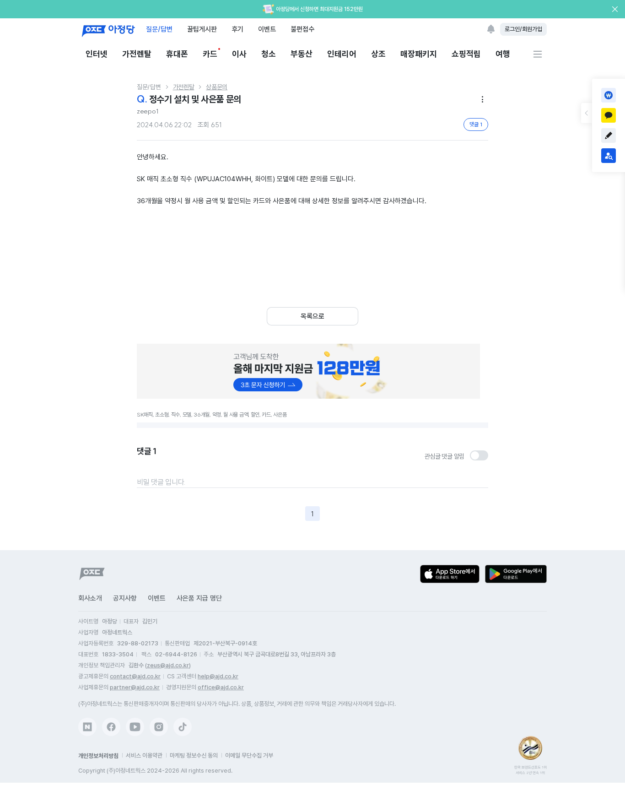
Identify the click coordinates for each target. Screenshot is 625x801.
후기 (237, 29)
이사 (239, 54)
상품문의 (216, 87)
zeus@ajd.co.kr (168, 665)
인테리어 (341, 54)
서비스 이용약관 (144, 755)
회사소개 (90, 598)
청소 (268, 54)
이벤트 (267, 29)
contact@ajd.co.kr (135, 676)
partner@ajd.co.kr (135, 687)
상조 (378, 54)
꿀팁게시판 (202, 29)
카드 (210, 54)
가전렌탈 (136, 54)
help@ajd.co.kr (218, 676)
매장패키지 (418, 54)
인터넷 (97, 54)
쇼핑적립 (466, 54)
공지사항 (125, 598)
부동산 (301, 54)
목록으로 (312, 316)
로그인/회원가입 (523, 29)
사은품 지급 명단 (199, 598)
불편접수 (302, 29)
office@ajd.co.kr (221, 687)
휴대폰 (177, 54)
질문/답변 (159, 29)
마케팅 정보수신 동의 (194, 755)
